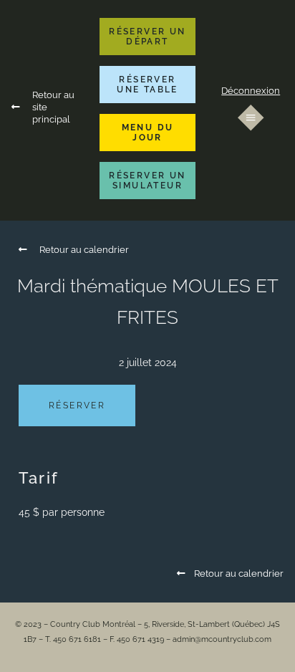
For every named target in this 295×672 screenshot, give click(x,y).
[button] (148, 36)
